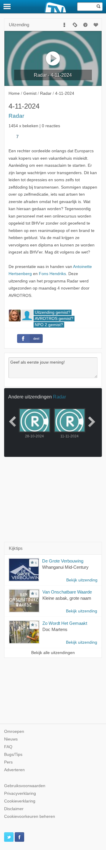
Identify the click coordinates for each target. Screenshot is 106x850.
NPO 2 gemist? (49, 325)
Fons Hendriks (52, 274)
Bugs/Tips (13, 754)
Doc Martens (54, 629)
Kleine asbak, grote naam (66, 598)
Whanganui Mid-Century (65, 567)
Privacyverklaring (20, 793)
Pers (8, 762)
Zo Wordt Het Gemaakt (64, 623)
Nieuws (11, 739)
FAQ (8, 747)
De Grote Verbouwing (62, 560)
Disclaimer (14, 809)
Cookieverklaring (19, 801)
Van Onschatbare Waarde (67, 591)
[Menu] (7, 6)
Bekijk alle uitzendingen (53, 652)
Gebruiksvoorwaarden (24, 786)
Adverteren (14, 770)
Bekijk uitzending (81, 580)
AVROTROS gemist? (54, 318)
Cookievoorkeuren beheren (29, 816)
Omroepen (14, 731)
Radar (16, 116)
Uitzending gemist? (52, 312)
